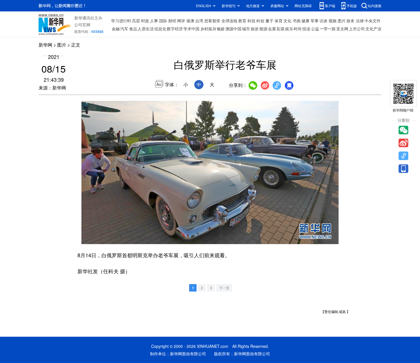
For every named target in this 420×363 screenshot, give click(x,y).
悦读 (306, 28)
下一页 (224, 287)
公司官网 (82, 24)
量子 (269, 20)
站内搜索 (374, 5)
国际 (163, 20)
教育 (242, 20)
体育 (279, 20)
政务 (351, 20)
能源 (263, 28)
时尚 (298, 28)
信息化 (160, 28)
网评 (181, 20)
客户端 (330, 5)
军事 (315, 20)
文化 (287, 20)
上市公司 (357, 28)
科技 (251, 20)
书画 (297, 20)
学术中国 (191, 28)
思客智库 (212, 20)
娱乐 (289, 28)
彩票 (281, 28)
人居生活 (146, 28)
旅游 (255, 28)
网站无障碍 (303, 5)
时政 (145, 20)
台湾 (199, 20)
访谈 (323, 20)
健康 (305, 20)
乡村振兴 (208, 28)
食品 (133, 28)
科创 (260, 20)
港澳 (190, 20)
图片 (342, 20)
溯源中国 (233, 28)
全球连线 (229, 20)
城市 (246, 28)
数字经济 (175, 28)
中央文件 (373, 20)
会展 (272, 28)
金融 (116, 28)
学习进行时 (121, 20)
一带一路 (328, 28)
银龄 (221, 28)
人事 (154, 20)
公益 (315, 28)
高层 (136, 20)
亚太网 (342, 28)
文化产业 (373, 28)
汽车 (124, 28)
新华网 (45, 44)
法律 (360, 20)
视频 (333, 20)
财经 (172, 20)
